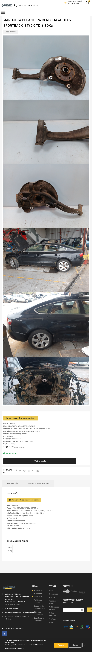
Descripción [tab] (12, 483)
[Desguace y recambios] (6, 5)
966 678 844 (73, 4)
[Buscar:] (49, 6)
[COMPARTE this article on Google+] (24, 470)
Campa (52, 597)
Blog (51, 622)
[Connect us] (4, 633)
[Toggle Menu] (3, 13)
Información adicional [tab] (38, 483)
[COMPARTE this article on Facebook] (15, 470)
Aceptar (61, 645)
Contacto (52, 619)
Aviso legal (38, 596)
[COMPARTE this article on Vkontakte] (32, 470)
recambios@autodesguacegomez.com (20, 612)
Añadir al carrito (40, 461)
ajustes (21, 648)
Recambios (53, 594)
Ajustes (75, 645)
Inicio (51, 590)
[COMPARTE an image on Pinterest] (28, 470)
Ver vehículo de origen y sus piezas (22, 418)
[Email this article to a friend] (37, 470)
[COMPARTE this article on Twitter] (20, 470)
